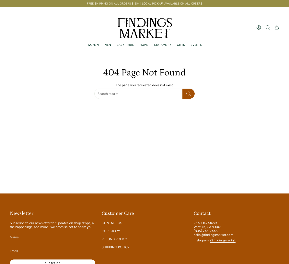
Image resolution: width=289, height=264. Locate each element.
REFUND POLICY (114, 239)
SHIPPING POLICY (116, 247)
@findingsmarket (223, 240)
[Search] (188, 94)
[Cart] (276, 27)
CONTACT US (112, 223)
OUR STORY (111, 231)
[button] (267, 27)
